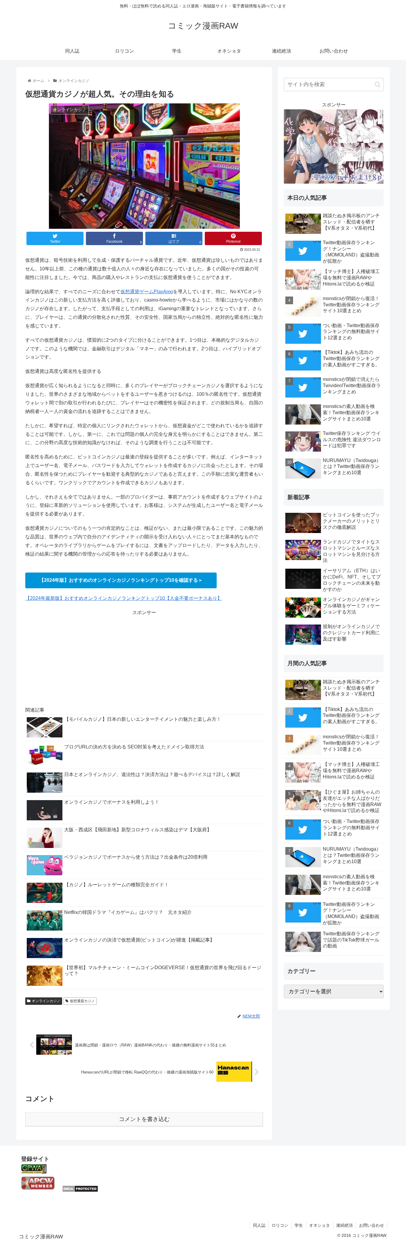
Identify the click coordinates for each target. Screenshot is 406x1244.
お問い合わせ (371, 1225)
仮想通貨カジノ (82, 1001)
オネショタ (319, 1225)
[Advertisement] (144, 658)
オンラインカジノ (46, 1001)
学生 (299, 1225)
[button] (377, 84)
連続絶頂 (344, 1225)
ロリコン (280, 1225)
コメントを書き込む (144, 1119)
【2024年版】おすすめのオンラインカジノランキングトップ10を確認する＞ (121, 580)
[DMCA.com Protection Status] (80, 1190)
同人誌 (259, 1225)
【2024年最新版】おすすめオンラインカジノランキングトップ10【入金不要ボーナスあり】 (123, 598)
